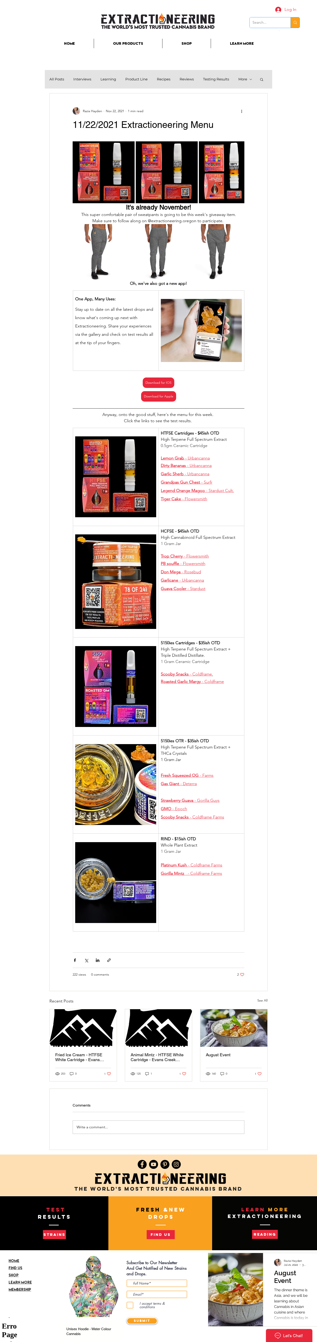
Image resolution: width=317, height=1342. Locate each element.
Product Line (136, 79)
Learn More (20, 1282)
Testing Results (216, 79)
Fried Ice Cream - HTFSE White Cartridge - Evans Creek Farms (78, 1057)
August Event (218, 1054)
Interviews (82, 79)
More (242, 79)
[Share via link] (109, 960)
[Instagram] (176, 1164)
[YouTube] (153, 1164)
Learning (108, 79)
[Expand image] (104, 172)
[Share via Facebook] (75, 960)
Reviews (187, 79)
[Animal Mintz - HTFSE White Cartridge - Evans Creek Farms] (158, 1028)
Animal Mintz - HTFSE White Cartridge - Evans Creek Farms (157, 1057)
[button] (279, 30)
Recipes (163, 79)
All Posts (56, 79)
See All (262, 1000)
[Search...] (295, 22)
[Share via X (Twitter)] (86, 960)
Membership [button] (20, 1289)
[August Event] (233, 1028)
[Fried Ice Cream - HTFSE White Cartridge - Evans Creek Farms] (83, 1028)
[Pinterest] (164, 1164)
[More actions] (241, 111)
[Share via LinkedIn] (97, 960)
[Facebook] (142, 1164)
